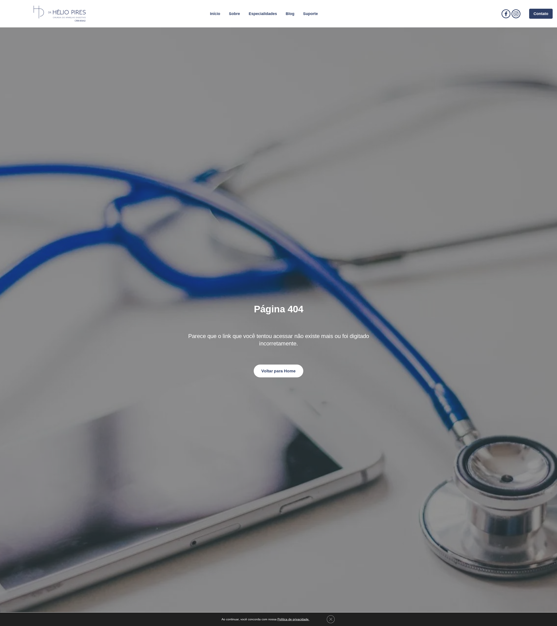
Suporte (310, 14)
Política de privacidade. (293, 619)
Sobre (234, 14)
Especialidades (263, 14)
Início (215, 14)
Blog (290, 14)
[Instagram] (516, 13)
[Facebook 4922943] (506, 13)
